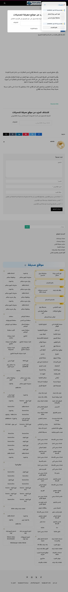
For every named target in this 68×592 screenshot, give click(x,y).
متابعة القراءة (34, 28)
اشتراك (15, 22)
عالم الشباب (54, 27)
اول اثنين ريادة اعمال (54, 14)
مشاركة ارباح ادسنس (54, 18)
